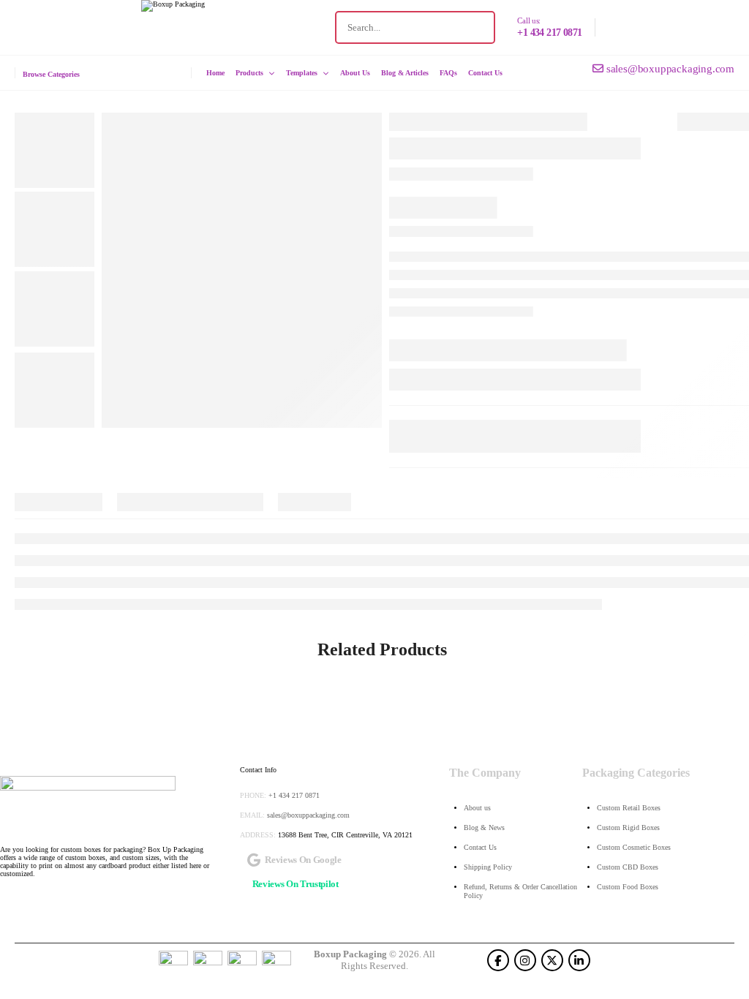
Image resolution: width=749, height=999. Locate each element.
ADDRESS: (258, 835)
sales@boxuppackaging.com (308, 815)
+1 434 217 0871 (549, 32)
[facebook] (498, 960)
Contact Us (485, 73)
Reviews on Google (303, 859)
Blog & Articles (405, 73)
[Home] (88, 803)
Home (215, 73)
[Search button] (478, 27)
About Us (355, 73)
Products (249, 73)
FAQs (448, 73)
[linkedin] (579, 960)
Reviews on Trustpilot (295, 883)
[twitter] (552, 960)
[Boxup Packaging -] (229, 27)
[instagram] (525, 960)
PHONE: (253, 795)
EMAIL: (252, 815)
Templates (301, 73)
